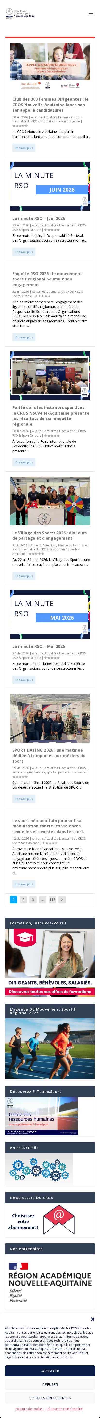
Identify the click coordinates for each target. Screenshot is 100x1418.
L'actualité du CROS (25, 121)
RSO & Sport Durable (26, 230)
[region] (50, 1282)
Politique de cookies (29, 1409)
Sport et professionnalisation (67, 772)
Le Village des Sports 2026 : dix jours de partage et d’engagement (49, 535)
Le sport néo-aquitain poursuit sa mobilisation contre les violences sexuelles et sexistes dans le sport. (48, 826)
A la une (36, 117)
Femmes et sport (70, 117)
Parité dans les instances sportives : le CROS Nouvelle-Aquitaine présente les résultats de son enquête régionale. (51, 416)
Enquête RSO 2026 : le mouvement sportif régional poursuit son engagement (47, 279)
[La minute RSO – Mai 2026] (50, 614)
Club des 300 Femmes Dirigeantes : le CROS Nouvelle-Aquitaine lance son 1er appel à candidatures (50, 104)
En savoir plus (24, 148)
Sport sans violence (25, 843)
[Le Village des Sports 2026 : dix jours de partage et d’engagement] (50, 501)
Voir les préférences (50, 1397)
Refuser (50, 1384)
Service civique (22, 772)
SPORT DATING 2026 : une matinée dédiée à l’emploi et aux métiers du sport (49, 755)
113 (52, 899)
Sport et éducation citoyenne (60, 121)
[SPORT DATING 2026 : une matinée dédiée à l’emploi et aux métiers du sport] (50, 718)
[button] (92, 1319)
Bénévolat (64, 545)
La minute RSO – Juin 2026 (38, 218)
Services (39, 772)
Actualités (50, 117)
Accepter (50, 1371)
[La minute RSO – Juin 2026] (50, 186)
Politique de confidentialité (64, 1409)
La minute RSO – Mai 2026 (38, 646)
